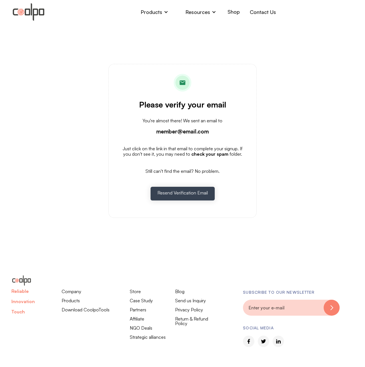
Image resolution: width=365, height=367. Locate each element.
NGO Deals (141, 328)
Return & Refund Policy (191, 321)
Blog (179, 291)
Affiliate (137, 319)
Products (71, 300)
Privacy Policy (189, 309)
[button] (154, 12)
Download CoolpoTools (86, 309)
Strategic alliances (148, 337)
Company (71, 291)
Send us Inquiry (190, 300)
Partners (138, 309)
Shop (234, 12)
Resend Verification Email (182, 193)
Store (135, 291)
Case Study (141, 300)
